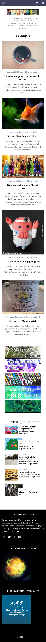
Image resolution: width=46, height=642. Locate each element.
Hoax (11, 132)
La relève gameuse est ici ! (29, 422)
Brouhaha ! (23, 454)
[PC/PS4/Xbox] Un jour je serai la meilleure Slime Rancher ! (28, 429)
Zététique (18, 72)
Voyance (9, 72)
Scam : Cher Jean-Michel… (22, 136)
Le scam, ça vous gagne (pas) (23, 261)
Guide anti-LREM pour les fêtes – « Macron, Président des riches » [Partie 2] (29, 460)
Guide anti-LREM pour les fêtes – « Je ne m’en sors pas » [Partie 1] (29, 475)
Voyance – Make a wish (23, 321)
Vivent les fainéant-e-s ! (29, 493)
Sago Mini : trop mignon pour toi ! (27, 447)
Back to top (22, 637)
